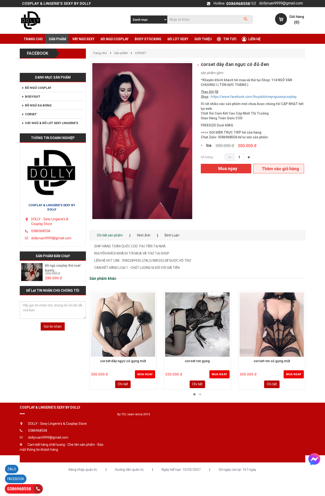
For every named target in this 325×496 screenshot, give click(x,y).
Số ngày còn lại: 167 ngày (237, 469)
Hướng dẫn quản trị (129, 469)
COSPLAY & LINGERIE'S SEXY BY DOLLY (52, 207)
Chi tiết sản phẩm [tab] (110, 235)
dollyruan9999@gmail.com (281, 3)
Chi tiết (123, 384)
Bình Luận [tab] (172, 235)
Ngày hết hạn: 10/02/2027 (181, 469)
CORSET (140, 53)
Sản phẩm (121, 53)
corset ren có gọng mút (272, 361)
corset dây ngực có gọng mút (123, 361)
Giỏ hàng (296, 17)
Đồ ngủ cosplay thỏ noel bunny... (62, 268)
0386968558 (238, 3)
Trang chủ (100, 53)
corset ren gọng (197, 361)
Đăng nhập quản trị (83, 469)
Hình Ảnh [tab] (143, 235)
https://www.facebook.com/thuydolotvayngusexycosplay (254, 97)
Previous (83, 145)
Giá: (209, 145)
